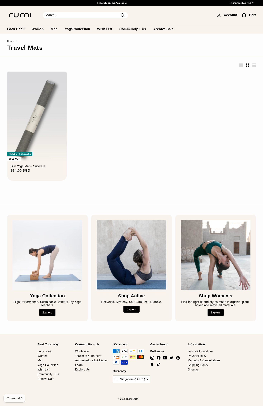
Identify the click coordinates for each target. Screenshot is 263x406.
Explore (47, 312)
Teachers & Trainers (88, 355)
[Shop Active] (131, 255)
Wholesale (82, 351)
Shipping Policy (198, 365)
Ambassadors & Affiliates (91, 360)
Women (38, 29)
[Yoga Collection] (47, 255)
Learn (79, 365)
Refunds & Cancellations (204, 360)
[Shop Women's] (215, 255)
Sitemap (193, 369)
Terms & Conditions (200, 351)
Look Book (16, 29)
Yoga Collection (77, 29)
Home (10, 41)
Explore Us (82, 369)
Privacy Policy (197, 355)
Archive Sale (163, 29)
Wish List (104, 29)
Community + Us (132, 29)
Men (54, 29)
